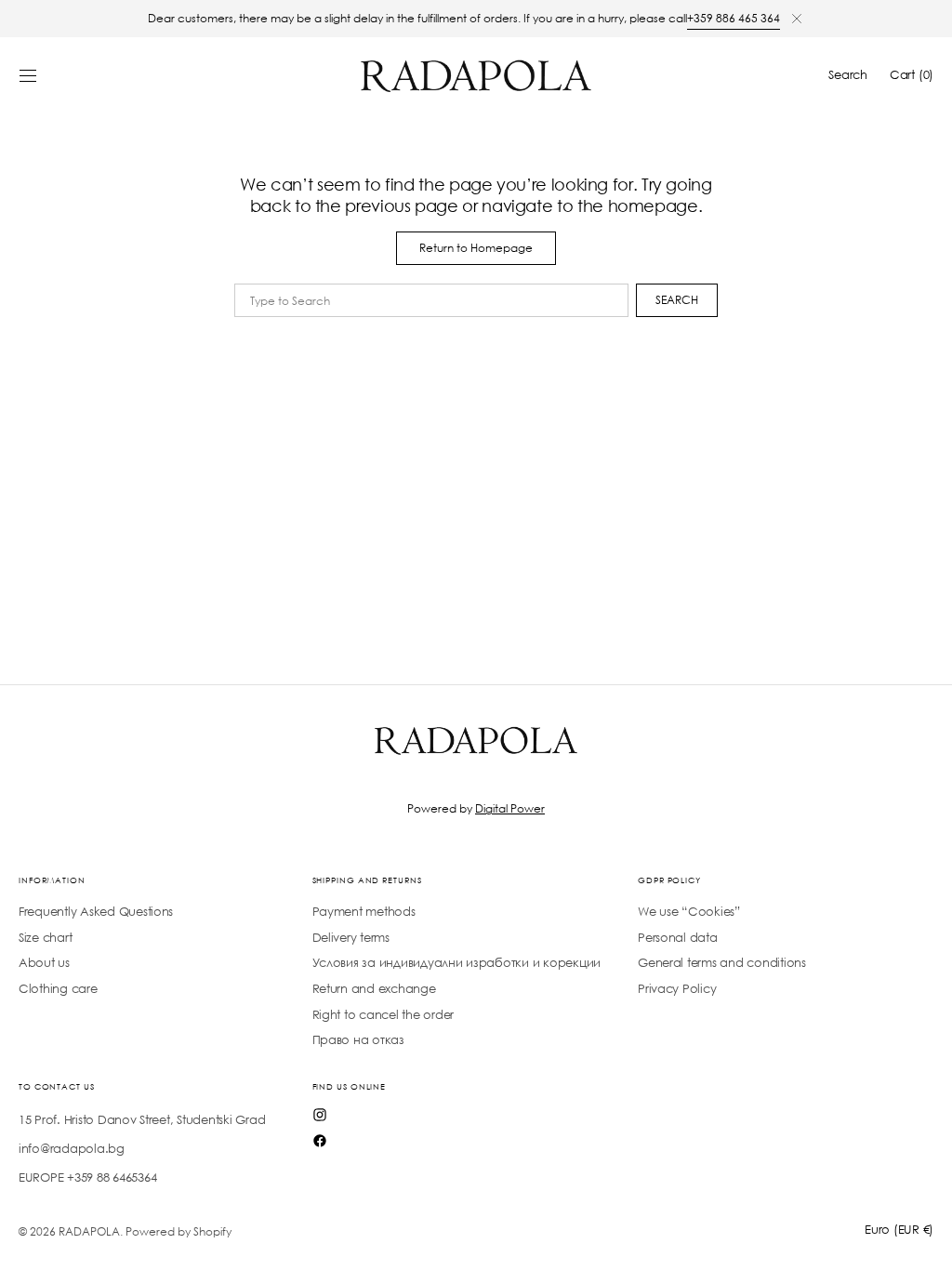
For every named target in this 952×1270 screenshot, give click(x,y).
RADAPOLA (89, 1231)
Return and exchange (374, 989)
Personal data (678, 938)
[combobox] (431, 300)
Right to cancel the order (383, 1015)
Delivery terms (351, 938)
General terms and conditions (722, 963)
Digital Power (510, 808)
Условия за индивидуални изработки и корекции (457, 963)
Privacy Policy (677, 989)
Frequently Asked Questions (96, 912)
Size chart (45, 938)
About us (44, 963)
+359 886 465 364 (733, 18)
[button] (27, 75)
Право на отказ (358, 1040)
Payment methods (364, 912)
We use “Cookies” (689, 912)
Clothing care (58, 989)
